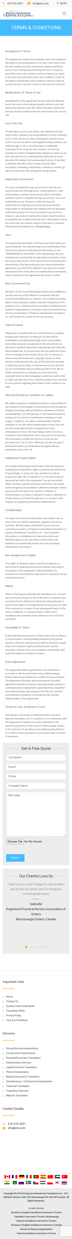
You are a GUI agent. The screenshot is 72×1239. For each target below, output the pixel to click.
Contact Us (12, 1001)
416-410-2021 (15, 3)
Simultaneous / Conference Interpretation (29, 1081)
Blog (63, 3)
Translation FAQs (15, 1010)
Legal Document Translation (21, 1067)
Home (9, 996)
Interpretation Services (18, 1062)
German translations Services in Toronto (36, 1220)
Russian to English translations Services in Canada (36, 1225)
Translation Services (17, 1090)
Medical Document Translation (23, 1076)
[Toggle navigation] (64, 13)
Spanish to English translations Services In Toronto (36, 1212)
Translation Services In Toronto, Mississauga (36, 1216)
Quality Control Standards (20, 1006)
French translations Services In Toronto (36, 1233)
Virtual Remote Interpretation (22, 1048)
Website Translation (17, 1095)
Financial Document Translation (23, 1057)
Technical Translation (18, 1086)
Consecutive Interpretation (20, 1053)
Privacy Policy (43, 226)
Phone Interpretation (17, 1072)
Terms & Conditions (17, 1020)
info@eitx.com (41, 3)
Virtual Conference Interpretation (36, 1229)
